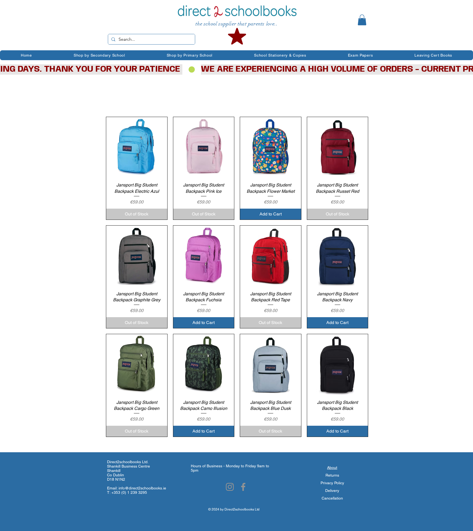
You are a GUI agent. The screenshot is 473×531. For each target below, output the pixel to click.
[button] (362, 19)
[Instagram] (229, 487)
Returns (332, 475)
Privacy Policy (332, 483)
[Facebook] (243, 487)
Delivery (332, 490)
